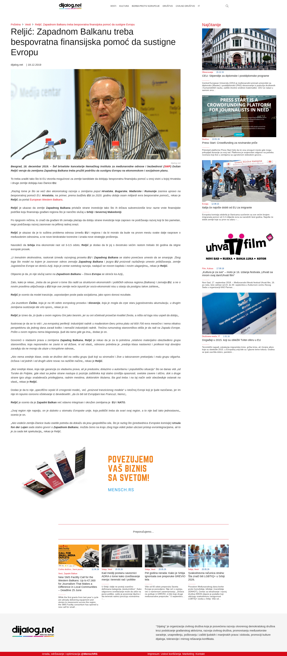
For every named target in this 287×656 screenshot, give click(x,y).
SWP (167, 166)
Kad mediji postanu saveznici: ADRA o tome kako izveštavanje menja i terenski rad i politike (121, 576)
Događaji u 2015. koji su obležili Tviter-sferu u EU (231, 340)
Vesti (60, 574)
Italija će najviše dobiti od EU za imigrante (227, 207)
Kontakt (200, 653)
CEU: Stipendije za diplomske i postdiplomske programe (235, 75)
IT (219, 336)
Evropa (205, 204)
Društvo (205, 139)
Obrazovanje (207, 72)
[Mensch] (96, 439)
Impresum (153, 653)
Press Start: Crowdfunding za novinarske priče (229, 142)
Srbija (104, 569)
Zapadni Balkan (70, 574)
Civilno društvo (64, 569)
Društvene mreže (209, 336)
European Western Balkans (46, 199)
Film (204, 269)
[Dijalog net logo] (70, 6)
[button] (227, 6)
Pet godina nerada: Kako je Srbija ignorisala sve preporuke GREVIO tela (165, 576)
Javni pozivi (77, 569)
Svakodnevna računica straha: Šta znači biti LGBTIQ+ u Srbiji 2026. (206, 576)
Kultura (210, 269)
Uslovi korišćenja (171, 653)
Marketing (188, 653)
